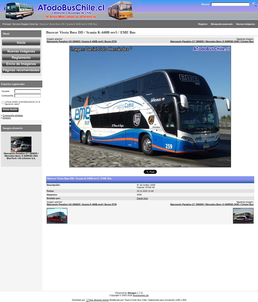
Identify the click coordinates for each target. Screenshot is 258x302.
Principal (6, 24)
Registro (7, 118)
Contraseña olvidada (13, 115)
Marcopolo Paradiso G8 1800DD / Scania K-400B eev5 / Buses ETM (82, 41)
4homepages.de (141, 295)
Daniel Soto (142, 198)
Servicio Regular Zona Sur (25, 24)
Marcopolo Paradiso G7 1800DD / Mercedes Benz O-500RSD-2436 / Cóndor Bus (212, 41)
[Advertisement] (150, 257)
